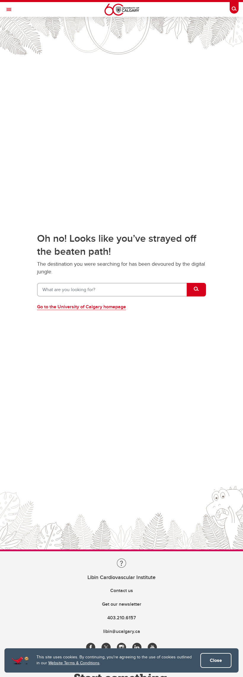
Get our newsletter (121, 604)
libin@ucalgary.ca (121, 631)
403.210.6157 (121, 617)
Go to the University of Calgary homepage (81, 306)
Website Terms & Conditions (74, 663)
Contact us (121, 590)
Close (216, 660)
